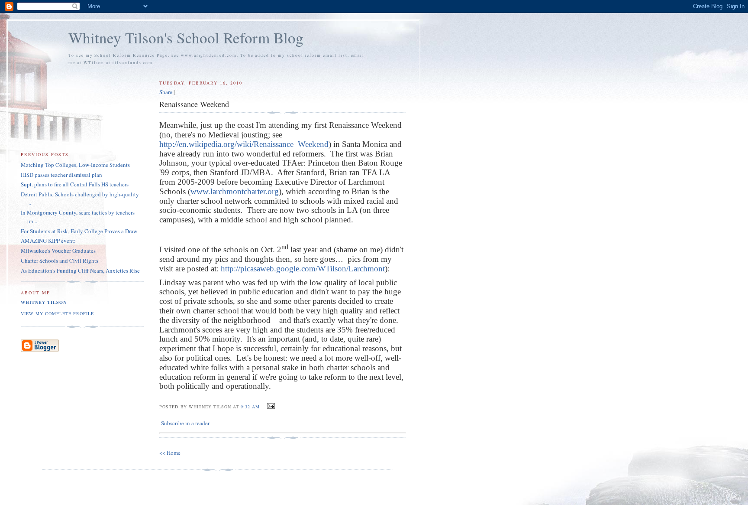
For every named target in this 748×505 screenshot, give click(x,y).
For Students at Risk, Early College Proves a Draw (79, 231)
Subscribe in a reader (185, 423)
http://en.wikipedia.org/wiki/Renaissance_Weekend (244, 144)
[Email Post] (270, 406)
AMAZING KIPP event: (48, 240)
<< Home (170, 452)
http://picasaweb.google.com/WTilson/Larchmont (303, 268)
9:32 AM (250, 407)
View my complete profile (57, 313)
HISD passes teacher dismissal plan (61, 175)
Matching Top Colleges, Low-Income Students (75, 165)
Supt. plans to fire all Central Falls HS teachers (75, 184)
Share (165, 92)
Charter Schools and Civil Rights (59, 260)
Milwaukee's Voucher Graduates (58, 250)
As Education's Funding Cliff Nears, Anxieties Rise (80, 270)
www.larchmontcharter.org (234, 191)
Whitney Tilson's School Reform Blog (185, 37)
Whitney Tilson (44, 302)
